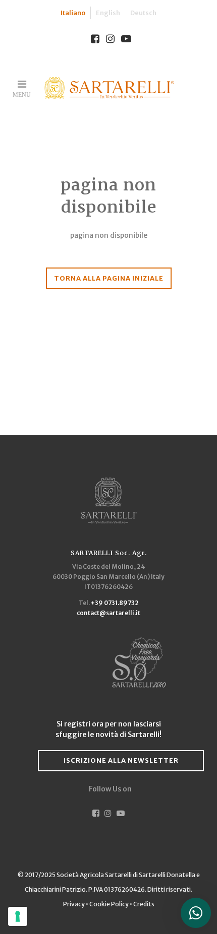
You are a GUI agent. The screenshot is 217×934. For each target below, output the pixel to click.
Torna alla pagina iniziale (109, 278)
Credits (143, 904)
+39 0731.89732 (115, 603)
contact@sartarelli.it (108, 613)
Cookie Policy (109, 904)
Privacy (74, 904)
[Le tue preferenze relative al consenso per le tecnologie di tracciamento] (17, 916)
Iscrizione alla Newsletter (121, 760)
